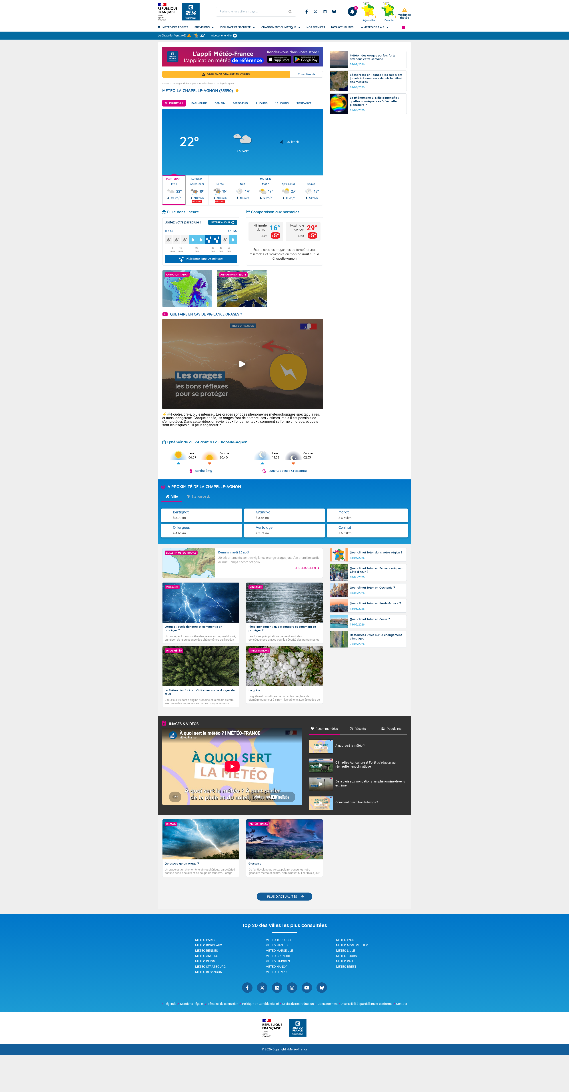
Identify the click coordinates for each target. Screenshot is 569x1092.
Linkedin (325, 12)
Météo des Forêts (175, 27)
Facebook (306, 12)
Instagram (292, 987)
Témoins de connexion (223, 1003)
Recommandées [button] (327, 728)
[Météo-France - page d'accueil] (298, 1028)
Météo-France (297, 1049)
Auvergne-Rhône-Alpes (184, 83)
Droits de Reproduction (298, 1003)
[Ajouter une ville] (235, 35)
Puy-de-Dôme (205, 83)
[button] (403, 27)
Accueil (165, 83)
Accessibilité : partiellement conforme (366, 1003)
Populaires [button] (394, 728)
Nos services (316, 27)
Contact (401, 1003)
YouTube (307, 987)
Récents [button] (360, 728)
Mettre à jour (220, 222)
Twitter (315, 12)
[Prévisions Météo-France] (191, 11)
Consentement (328, 1003)
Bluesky (334, 12)
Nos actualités (342, 27)
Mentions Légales (192, 1003)
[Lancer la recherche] (290, 12)
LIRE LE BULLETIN (305, 568)
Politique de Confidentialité (260, 1003)
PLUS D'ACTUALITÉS (282, 897)
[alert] (404, 13)
